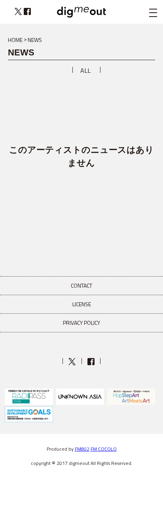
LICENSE (81, 304)
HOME (15, 40)
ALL (85, 70)
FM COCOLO (104, 449)
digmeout (81, 12)
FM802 (82, 449)
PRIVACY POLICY (81, 323)
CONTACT (81, 285)
